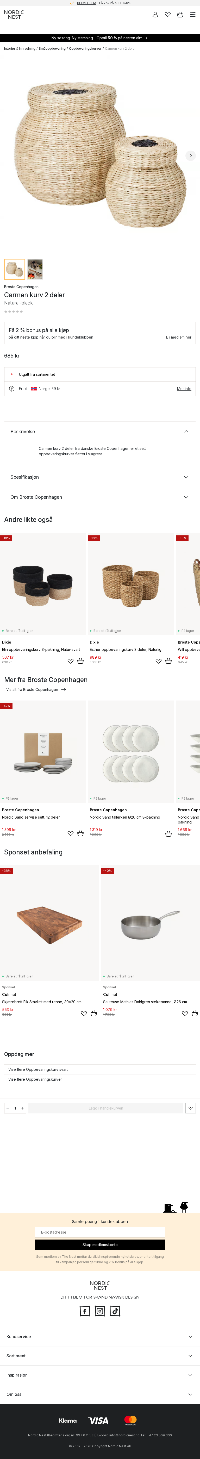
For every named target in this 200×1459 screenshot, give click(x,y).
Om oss (14, 1394)
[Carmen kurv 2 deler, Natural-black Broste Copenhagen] (100, 155)
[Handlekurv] (180, 14)
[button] (13, 311)
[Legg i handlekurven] (80, 661)
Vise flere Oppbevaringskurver (35, 1079)
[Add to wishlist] (70, 661)
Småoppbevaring (52, 48)
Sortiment (16, 1355)
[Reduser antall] (7, 1108)
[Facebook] (84, 1311)
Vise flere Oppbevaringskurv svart (38, 1069)
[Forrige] (9, 156)
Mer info (184, 388)
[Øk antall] (22, 1108)
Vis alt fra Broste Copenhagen (32, 689)
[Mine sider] (155, 14)
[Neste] (190, 156)
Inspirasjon (17, 1375)
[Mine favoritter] (167, 14)
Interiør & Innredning (19, 48)
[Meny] (192, 14)
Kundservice (19, 1336)
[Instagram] (100, 1311)
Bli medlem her (178, 337)
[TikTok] (115, 1311)
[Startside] (14, 14)
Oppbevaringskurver (85, 48)
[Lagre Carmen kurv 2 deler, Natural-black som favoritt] (190, 1108)
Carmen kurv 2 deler (120, 48)
